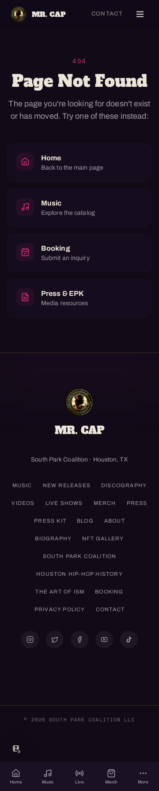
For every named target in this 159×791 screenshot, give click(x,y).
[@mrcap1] (55, 639)
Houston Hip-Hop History (79, 574)
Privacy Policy (59, 609)
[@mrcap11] (79, 639)
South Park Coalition (80, 556)
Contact (107, 14)
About (114, 521)
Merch (105, 503)
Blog (85, 521)
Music (22, 485)
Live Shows (64, 503)
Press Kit (50, 521)
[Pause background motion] (16, 748)
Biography (53, 538)
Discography (124, 485)
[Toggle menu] (140, 14)
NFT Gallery (103, 538)
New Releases (67, 485)
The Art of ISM (59, 592)
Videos (22, 503)
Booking (109, 592)
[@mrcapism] (30, 639)
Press (137, 503)
